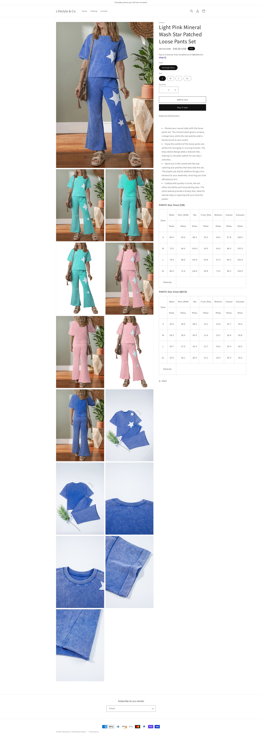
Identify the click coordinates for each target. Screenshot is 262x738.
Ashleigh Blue (168, 67)
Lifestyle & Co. (67, 732)
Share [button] (164, 381)
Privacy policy (94, 732)
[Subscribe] (152, 708)
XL (187, 78)
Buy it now (182, 107)
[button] (192, 11)
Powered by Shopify (79, 732)
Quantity (162, 84)
